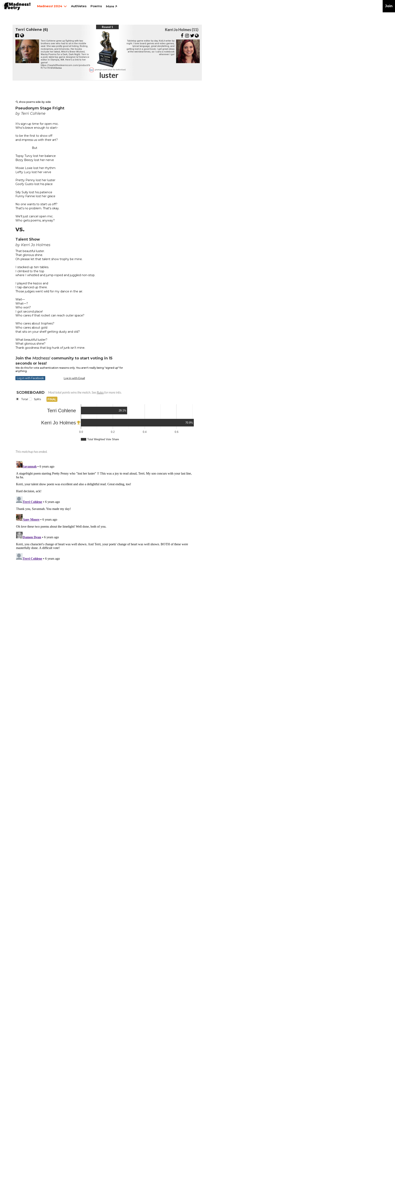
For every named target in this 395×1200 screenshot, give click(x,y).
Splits (37, 399)
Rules (100, 392)
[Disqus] (105, 510)
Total (24, 399)
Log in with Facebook (30, 378)
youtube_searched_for (17, 102)
